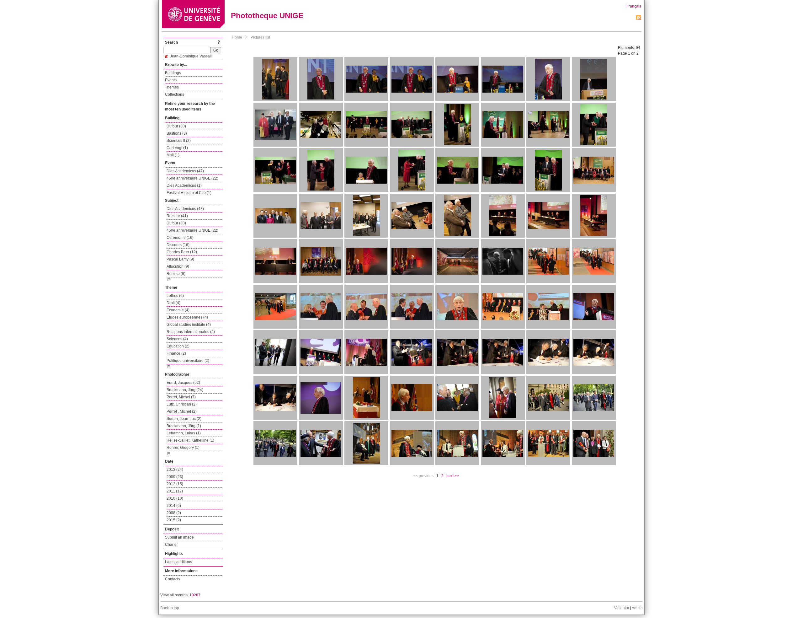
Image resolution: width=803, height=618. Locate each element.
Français (633, 6)
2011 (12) (175, 491)
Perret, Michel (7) (181, 397)
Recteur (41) (177, 216)
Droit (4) (173, 303)
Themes (172, 87)
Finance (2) (176, 353)
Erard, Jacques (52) (183, 382)
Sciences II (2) (179, 140)
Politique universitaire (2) (188, 360)
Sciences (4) (177, 339)
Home (237, 37)
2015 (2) (174, 520)
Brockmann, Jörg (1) (184, 426)
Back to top (169, 608)
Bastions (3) (177, 133)
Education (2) (178, 346)
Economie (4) (178, 310)
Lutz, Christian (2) (182, 404)
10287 (194, 595)
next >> (452, 476)
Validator (621, 608)
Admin (637, 608)
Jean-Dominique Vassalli (191, 56)
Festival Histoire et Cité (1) (189, 193)
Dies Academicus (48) (185, 209)
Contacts (172, 579)
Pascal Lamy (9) (180, 259)
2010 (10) (175, 498)
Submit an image (179, 537)
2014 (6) (174, 505)
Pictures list (260, 37)
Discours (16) (178, 245)
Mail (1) (173, 155)
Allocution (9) (178, 266)
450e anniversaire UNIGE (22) (192, 178)
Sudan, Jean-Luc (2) (184, 418)
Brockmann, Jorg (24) (185, 390)
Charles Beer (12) (182, 252)
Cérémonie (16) (180, 237)
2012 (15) (175, 484)
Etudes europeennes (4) (187, 317)
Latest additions (178, 562)
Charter (171, 544)
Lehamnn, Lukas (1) (184, 433)
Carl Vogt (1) (177, 148)
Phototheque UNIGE (267, 15)
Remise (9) (176, 273)
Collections (174, 94)
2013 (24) (175, 469)
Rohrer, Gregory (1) (183, 447)
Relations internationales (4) (191, 332)
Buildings (173, 73)
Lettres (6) (175, 295)
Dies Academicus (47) (185, 171)
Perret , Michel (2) (182, 411)
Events (171, 80)
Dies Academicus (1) (184, 185)
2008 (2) (174, 513)
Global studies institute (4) (189, 324)
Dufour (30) (176, 126)
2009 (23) (175, 477)
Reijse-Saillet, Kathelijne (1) (190, 440)
